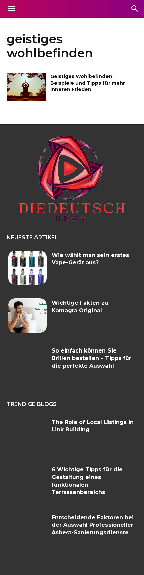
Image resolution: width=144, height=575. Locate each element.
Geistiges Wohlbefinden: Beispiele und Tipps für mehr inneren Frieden (87, 82)
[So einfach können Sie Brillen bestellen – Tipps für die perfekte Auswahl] (27, 363)
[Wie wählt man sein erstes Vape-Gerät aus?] (27, 268)
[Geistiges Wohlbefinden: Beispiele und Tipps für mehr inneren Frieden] (26, 87)
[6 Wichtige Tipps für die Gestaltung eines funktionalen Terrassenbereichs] (27, 482)
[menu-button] (11, 9)
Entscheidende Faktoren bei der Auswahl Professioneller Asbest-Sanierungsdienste (93, 525)
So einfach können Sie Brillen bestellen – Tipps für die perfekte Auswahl (91, 358)
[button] (134, 9)
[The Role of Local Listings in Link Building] (27, 435)
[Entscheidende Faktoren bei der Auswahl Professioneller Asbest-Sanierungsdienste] (27, 530)
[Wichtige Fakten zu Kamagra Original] (27, 315)
